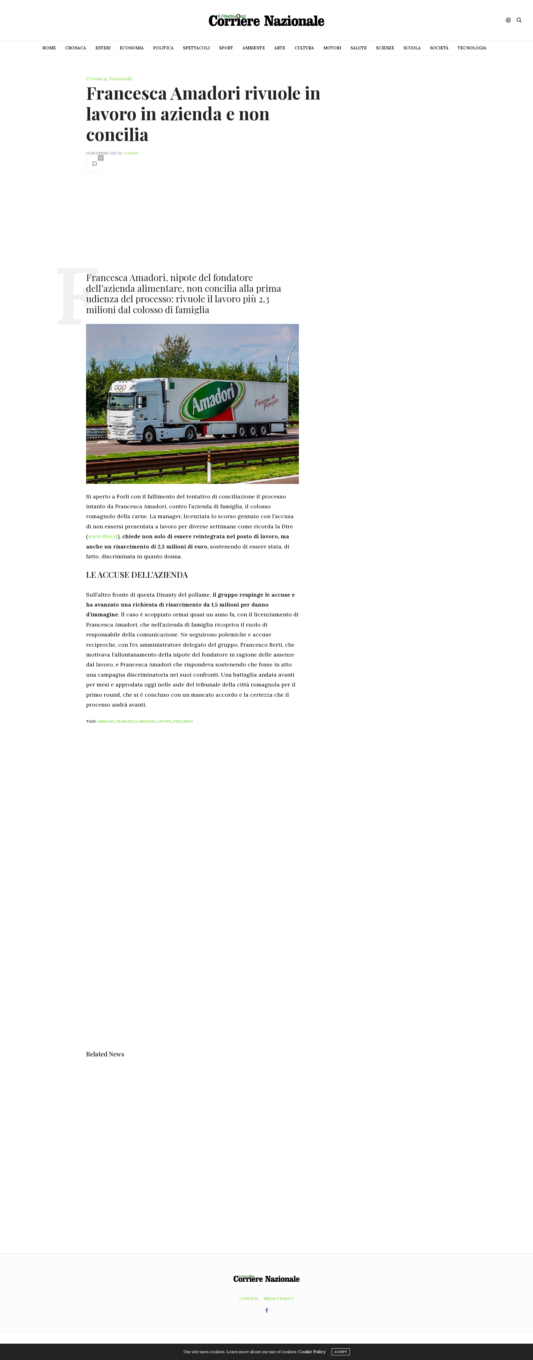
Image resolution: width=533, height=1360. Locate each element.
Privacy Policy (279, 1298)
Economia (132, 48)
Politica (163, 48)
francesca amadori (135, 721)
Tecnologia (472, 48)
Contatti (248, 1298)
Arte (279, 48)
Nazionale (121, 78)
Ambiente (253, 48)
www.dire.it (103, 536)
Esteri (102, 48)
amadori (105, 721)
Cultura (304, 48)
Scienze (385, 48)
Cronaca (75, 48)
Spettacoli (196, 48)
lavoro (164, 721)
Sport (226, 48)
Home (49, 48)
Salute (358, 48)
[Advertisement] (192, 221)
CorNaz (130, 153)
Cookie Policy (311, 1351)
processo (183, 721)
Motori (332, 48)
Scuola (412, 48)
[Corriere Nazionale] (266, 20)
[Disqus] (205, 810)
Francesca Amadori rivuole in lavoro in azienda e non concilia (203, 113)
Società (439, 48)
